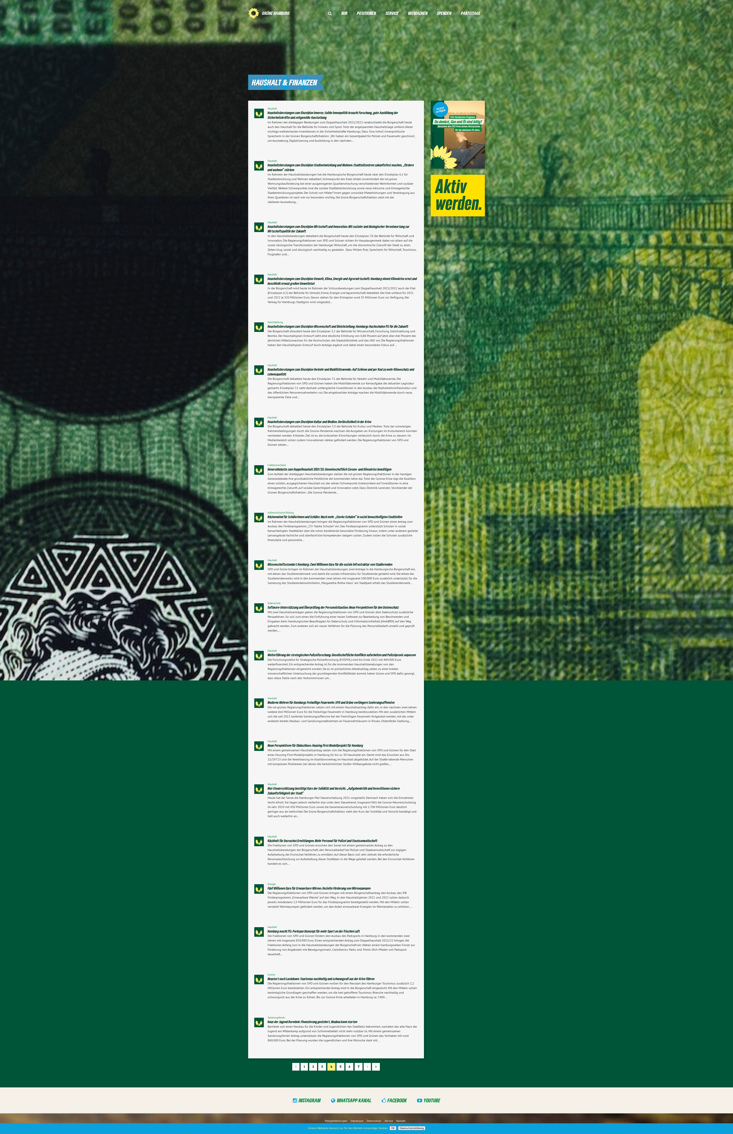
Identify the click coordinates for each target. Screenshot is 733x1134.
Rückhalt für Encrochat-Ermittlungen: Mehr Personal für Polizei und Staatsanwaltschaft (322, 841)
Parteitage (470, 13)
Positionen (366, 13)
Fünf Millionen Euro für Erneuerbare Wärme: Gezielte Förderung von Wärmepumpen (319, 888)
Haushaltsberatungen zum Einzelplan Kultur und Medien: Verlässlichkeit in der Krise (319, 422)
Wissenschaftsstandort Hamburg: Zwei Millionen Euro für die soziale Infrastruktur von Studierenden (330, 564)
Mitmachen (418, 13)
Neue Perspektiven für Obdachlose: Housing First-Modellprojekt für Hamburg (315, 745)
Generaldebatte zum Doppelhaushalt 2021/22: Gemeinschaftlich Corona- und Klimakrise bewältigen (330, 469)
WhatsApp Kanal (354, 1100)
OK (393, 1128)
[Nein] (728, 1129)
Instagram (310, 1100)
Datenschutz (374, 1121)
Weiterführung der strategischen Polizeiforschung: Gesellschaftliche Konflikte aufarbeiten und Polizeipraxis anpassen (342, 655)
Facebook (397, 1100)
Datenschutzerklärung (412, 1128)
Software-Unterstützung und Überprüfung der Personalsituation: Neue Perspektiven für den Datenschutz (333, 607)
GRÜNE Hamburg (276, 13)
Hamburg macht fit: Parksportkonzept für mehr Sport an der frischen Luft (314, 931)
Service (392, 13)
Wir (344, 13)
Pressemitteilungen (336, 1121)
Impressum (357, 1121)
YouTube (432, 1100)
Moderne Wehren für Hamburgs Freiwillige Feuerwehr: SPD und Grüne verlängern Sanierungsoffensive (331, 702)
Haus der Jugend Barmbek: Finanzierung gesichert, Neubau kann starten (312, 1022)
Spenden (444, 13)
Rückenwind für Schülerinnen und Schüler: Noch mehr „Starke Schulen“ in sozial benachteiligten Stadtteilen (335, 517)
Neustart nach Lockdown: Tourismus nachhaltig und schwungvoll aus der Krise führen (321, 979)
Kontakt (400, 1121)
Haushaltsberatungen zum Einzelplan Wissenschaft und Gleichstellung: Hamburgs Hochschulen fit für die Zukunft (338, 326)
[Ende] (376, 1067)
